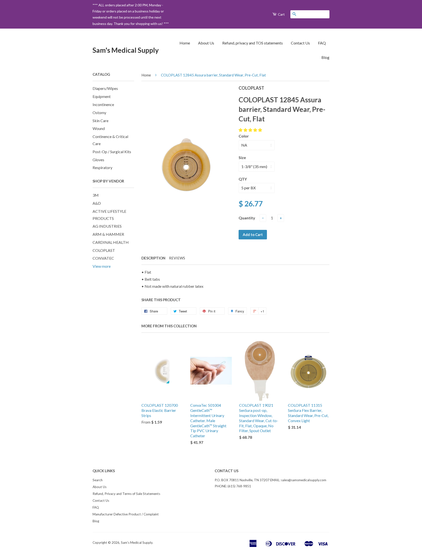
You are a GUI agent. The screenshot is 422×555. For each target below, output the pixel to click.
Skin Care (100, 120)
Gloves (98, 159)
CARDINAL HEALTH (111, 242)
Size (242, 157)
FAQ (322, 43)
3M (96, 195)
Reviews (177, 258)
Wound (99, 128)
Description (153, 258)
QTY (243, 179)
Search (98, 480)
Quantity (247, 217)
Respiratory (102, 167)
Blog (325, 57)
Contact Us (300, 43)
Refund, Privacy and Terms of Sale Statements (126, 494)
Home (184, 43)
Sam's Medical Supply (126, 50)
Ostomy (99, 112)
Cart (281, 14)
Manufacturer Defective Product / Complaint (126, 514)
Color (244, 136)
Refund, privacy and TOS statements (252, 43)
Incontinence (103, 104)
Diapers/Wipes (105, 88)
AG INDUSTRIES (107, 226)
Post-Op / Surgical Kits (112, 151)
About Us (206, 43)
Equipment (102, 96)
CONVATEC (103, 258)
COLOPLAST (104, 250)
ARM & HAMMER (108, 234)
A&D (97, 203)
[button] (251, 130)
